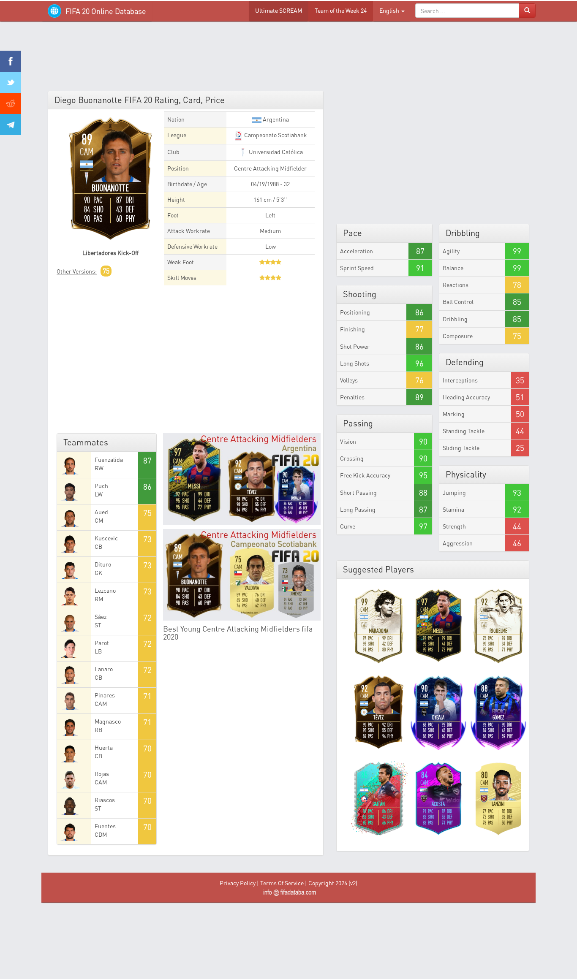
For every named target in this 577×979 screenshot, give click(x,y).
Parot (102, 642)
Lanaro (104, 669)
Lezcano (105, 590)
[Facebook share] (10, 61)
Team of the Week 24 (341, 10)
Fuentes (105, 826)
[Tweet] (10, 82)
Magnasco (108, 721)
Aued (101, 511)
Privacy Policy (238, 883)
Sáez (100, 616)
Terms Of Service (282, 883)
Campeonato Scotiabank (275, 134)
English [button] (389, 10)
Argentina (275, 119)
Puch (101, 485)
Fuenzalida (109, 459)
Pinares (105, 695)
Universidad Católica (275, 151)
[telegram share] (10, 124)
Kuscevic (106, 538)
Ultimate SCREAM (278, 10)
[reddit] (10, 103)
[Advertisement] (288, 59)
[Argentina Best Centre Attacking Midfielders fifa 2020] (242, 479)
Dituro (103, 564)
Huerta (104, 747)
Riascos (105, 799)
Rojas (102, 773)
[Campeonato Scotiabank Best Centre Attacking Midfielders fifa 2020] (242, 575)
